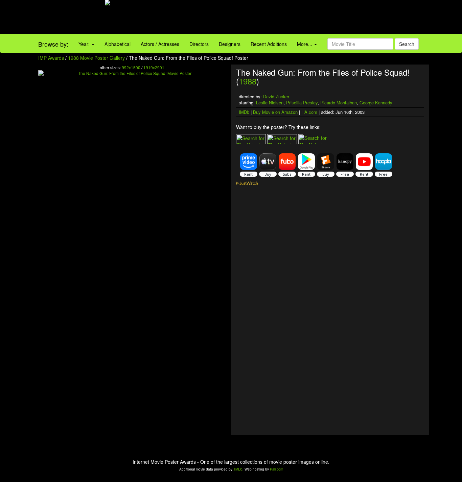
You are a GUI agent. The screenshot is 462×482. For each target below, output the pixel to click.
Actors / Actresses (160, 44)
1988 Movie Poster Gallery (96, 57)
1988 (247, 81)
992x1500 (131, 67)
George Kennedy (376, 102)
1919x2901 (153, 67)
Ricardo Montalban (338, 102)
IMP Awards (51, 57)
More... (305, 44)
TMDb (237, 469)
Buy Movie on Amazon (275, 112)
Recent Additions (269, 44)
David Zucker (276, 96)
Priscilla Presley (302, 102)
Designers (229, 44)
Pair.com (276, 469)
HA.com (309, 112)
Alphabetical (118, 44)
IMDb (244, 112)
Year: (84, 44)
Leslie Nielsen (269, 102)
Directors (199, 44)
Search (406, 44)
